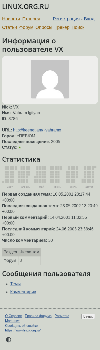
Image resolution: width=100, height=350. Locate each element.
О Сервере (13, 316)
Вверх (88, 316)
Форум (26, 27)
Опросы (43, 27)
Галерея (31, 18)
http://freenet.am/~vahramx (37, 130)
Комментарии (23, 292)
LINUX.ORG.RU (25, 6)
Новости (11, 18)
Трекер (62, 27)
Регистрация (66, 18)
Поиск (78, 27)
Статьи (9, 27)
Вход (89, 18)
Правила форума (38, 316)
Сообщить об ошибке (21, 326)
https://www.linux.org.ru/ (23, 330)
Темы (15, 284)
